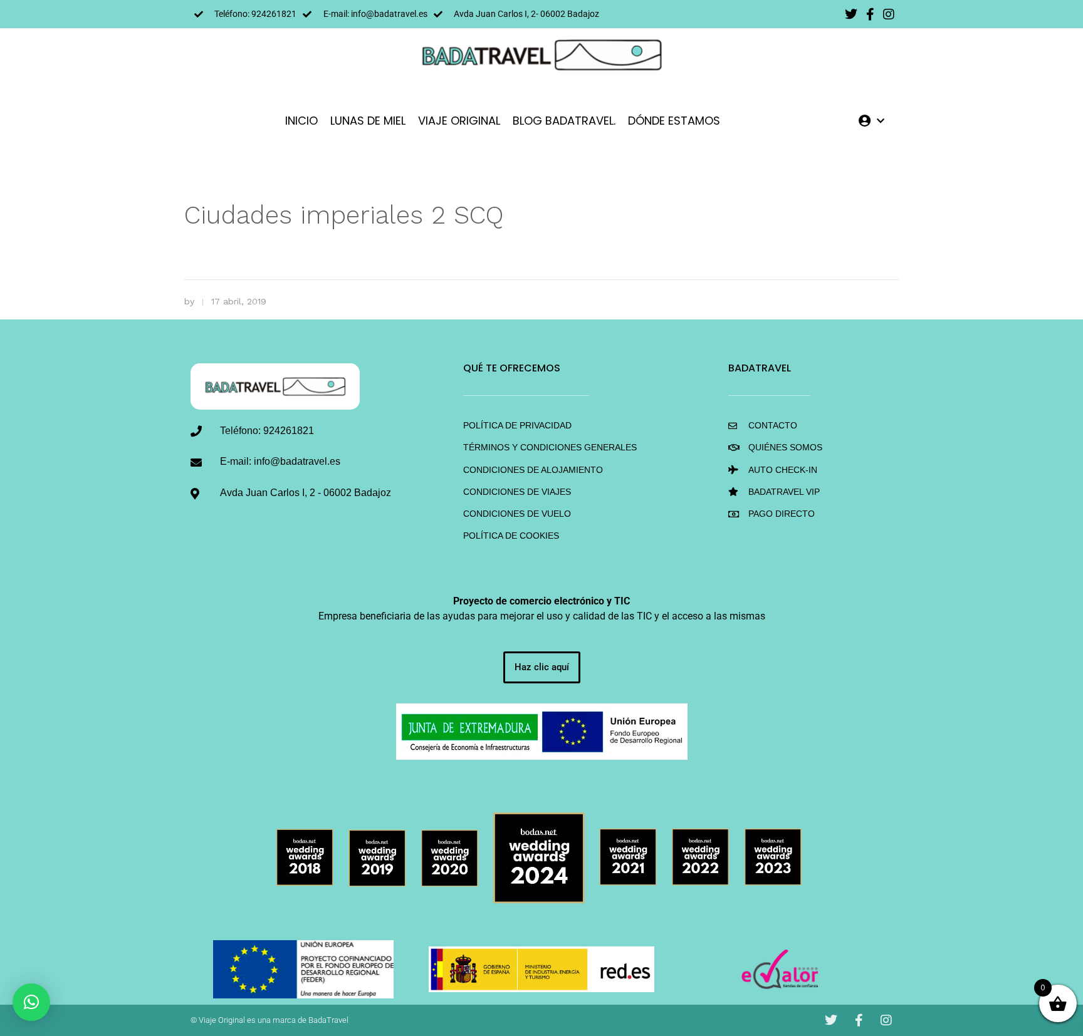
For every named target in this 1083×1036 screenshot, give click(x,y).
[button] (31, 1002)
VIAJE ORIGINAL (459, 120)
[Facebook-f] (870, 14)
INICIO (301, 120)
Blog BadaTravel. (564, 120)
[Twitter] (851, 14)
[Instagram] (888, 14)
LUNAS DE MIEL (367, 120)
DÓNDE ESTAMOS (674, 120)
